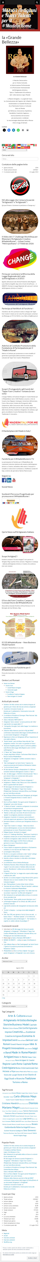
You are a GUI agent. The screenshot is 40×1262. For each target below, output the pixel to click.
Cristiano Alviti (29, 1100)
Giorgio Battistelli (19, 1116)
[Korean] (6, 147)
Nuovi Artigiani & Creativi (14, 696)
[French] (16, 145)
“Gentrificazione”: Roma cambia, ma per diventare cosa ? (20, 899)
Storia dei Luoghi (12, 690)
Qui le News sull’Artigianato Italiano (18, 532)
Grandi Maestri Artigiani (14, 688)
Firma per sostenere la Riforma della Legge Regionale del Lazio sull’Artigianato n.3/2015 (18, 276)
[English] (9, 145)
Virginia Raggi (22, 1135)
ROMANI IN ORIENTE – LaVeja (12, 940)
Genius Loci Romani (9, 683)
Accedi (6, 1235)
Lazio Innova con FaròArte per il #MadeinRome (16, 668)
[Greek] (22, 145)
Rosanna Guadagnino (16, 1130)
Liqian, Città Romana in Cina (11, 1152)
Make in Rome (20, 1056)
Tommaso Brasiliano (8, 1133)
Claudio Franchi (10, 1100)
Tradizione (30, 1078)
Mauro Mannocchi (33, 1121)
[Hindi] (28, 145)
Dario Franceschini (23, 1103)
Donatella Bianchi (24, 1108)
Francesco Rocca (10, 1113)
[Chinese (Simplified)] (6, 145)
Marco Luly (34, 1119)
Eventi (14, 1040)
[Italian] (35, 145)
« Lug (3, 998)
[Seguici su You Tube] (14, 480)
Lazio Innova (28, 1048)
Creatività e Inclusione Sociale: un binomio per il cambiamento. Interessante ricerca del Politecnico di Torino (19, 711)
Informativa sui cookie (8, 1254)
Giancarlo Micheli (9, 1116)
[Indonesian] (31, 145)
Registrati (6, 1233)
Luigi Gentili (27, 1119)
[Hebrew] (25, 145)
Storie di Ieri (9, 685)
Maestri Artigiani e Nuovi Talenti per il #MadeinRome (19, 18)
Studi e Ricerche (17, 1078)
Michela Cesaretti (7, 1124)
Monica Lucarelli (16, 1124)
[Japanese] (3, 147)
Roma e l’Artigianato (9, 845)
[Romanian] (16, 147)
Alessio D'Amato (16, 1093)
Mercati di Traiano (10, 1060)
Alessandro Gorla (7, 1093)
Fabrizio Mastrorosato (30, 1111)
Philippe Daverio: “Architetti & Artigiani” (15, 832)
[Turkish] (25, 147)
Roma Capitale (24, 1063)
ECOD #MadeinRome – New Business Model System (19, 643)
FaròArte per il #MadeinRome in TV (18, 459)
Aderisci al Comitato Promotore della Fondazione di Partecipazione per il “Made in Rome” (19, 347)
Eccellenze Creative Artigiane (16, 694)
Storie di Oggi (10, 692)
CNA (20, 1028)
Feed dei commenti (9, 1240)
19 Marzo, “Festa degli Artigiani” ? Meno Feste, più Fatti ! (20, 811)
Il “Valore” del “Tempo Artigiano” (13, 752)
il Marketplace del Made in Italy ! (16, 431)
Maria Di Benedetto (6, 1121)
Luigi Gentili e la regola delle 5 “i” (13, 724)
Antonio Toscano (33, 1093)
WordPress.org (8, 1242)
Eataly (24, 1032)
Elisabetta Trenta (33, 1108)
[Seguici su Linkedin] (9, 480)
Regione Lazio (9, 1063)
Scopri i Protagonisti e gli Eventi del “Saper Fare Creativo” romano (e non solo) (18, 391)
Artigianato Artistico (15, 1020)
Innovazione (17, 1048)
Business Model (20, 1024)
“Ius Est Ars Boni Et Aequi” (11, 767)
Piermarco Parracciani (26, 1124)
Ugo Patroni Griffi (19, 1133)
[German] (19, 145)
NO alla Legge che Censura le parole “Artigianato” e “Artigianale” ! (18, 201)
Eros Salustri (20, 1111)
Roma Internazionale (25, 1068)
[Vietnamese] (28, 147)
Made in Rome (20, 1052)
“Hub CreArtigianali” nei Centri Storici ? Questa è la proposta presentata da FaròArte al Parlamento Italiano (21, 946)
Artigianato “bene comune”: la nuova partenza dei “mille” (20, 722)
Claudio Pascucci (20, 1100)
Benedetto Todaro (8, 1097)
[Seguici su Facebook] (4, 480)
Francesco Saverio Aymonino (26, 1113)
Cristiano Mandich (10, 1103)
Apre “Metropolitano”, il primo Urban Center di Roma (18, 884)
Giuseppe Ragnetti (11, 1119)
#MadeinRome (8, 951)
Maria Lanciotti (16, 1121)
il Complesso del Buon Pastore (12, 1150)
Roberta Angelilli (23, 1127)
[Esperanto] (13, 145)
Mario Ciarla (24, 1121)
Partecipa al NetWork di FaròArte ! (17, 308)
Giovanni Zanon (29, 1116)
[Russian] (19, 147)
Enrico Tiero (5, 1111)
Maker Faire (32, 1057)
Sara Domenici (29, 1130)
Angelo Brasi (24, 1093)
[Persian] (9, 147)
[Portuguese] (13, 147)
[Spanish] (22, 147)
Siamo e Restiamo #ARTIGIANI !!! (13, 720)
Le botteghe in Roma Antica (12, 852)
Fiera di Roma (21, 1040)
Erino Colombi (12, 1111)
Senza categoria (34, 1071)
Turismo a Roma (20, 1082)
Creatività (17, 1031)
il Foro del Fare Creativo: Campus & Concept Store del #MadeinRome (18, 601)
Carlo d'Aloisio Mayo (9, 944)
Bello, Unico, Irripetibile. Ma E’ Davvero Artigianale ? (18, 780)
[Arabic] (3, 145)
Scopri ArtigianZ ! (10, 556)
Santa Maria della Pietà (23, 1071)
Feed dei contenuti (9, 1238)
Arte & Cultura (16, 1016)
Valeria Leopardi (28, 1133)
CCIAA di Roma (13, 1028)
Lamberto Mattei (18, 1119)
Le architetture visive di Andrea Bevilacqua (16, 862)
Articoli (28, 1016)
